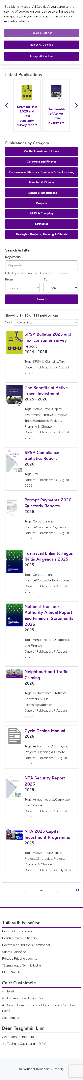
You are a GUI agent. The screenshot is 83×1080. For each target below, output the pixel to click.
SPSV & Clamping (41, 213)
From (9, 279)
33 (49, 890)
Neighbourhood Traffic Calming (46, 674)
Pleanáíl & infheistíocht (42, 193)
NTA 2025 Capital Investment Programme (47, 834)
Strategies (41, 224)
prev (6, 105)
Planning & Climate (41, 182)
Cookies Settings (41, 32)
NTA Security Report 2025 (45, 780)
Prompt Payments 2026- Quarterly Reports (49, 502)
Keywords (13, 257)
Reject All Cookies (41, 44)
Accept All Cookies (41, 56)
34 (58, 890)
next (76, 105)
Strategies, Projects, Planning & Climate (41, 234)
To (46, 279)
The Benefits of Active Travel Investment (56, 116)
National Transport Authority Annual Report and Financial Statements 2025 (49, 615)
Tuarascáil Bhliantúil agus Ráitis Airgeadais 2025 (49, 556)
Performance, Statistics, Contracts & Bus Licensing (41, 172)
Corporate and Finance (41, 161)
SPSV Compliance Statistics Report (42, 455)
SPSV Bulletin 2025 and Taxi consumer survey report (27, 116)
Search (41, 299)
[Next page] (76, 890)
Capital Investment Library (41, 151)
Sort (8, 322)
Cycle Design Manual (45, 730)
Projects (41, 203)
